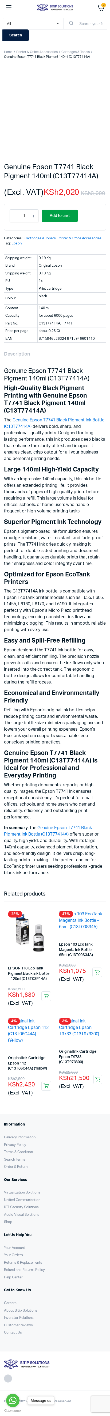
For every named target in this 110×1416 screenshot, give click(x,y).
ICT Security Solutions (21, 1207)
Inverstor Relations (19, 1318)
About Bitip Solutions (20, 1310)
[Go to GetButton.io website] (12, 1410)
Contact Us (13, 1332)
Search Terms (14, 1159)
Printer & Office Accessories (37, 52)
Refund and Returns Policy (24, 1270)
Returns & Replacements (23, 1262)
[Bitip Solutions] (55, 7)
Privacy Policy (15, 1145)
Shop (8, 1222)
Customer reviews (18, 1325)
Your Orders (13, 1255)
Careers (10, 1303)
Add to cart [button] (46, 996)
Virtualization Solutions (22, 1192)
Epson (16, 243)
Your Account (14, 1248)
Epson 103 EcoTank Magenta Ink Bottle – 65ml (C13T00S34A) (76, 950)
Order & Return (16, 1167)
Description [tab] (17, 354)
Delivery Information (20, 1137)
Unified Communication (22, 1200)
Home (8, 52)
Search (15, 35)
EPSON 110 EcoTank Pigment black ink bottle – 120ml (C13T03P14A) (28, 973)
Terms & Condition (18, 1152)
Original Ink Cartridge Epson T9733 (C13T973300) (77, 1057)
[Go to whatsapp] (12, 1400)
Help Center (13, 1277)
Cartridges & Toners (75, 52)
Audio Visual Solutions (21, 1215)
